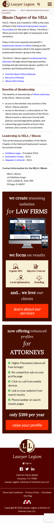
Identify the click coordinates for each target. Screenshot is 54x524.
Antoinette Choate (14, 156)
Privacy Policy (32, 492)
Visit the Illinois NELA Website (20, 74)
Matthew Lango (13, 153)
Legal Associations (9, 10)
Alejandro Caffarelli (15, 160)
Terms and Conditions (12, 492)
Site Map (28, 496)
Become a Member (14, 77)
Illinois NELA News (14, 81)
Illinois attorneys (41, 94)
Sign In (28, 463)
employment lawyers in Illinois (17, 45)
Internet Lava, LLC (27, 511)
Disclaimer (46, 492)
